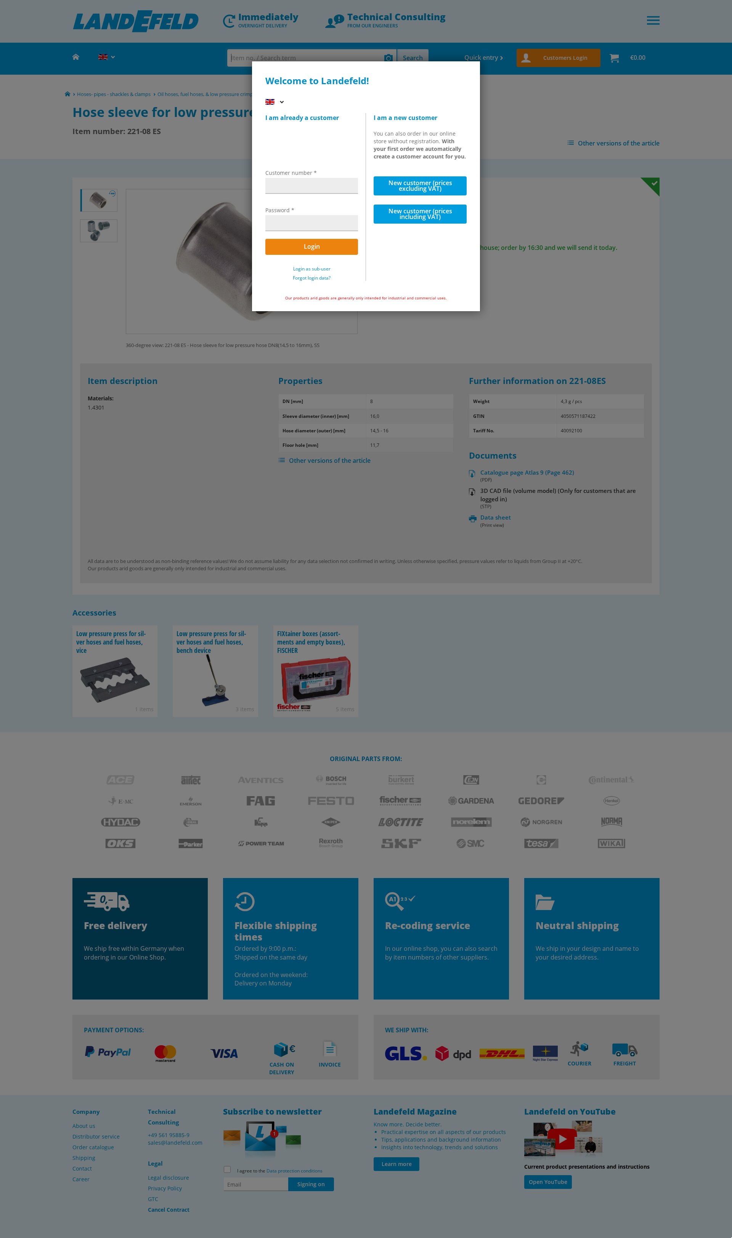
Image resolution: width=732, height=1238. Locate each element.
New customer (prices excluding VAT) (420, 186)
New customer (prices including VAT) (420, 214)
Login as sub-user (312, 269)
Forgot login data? (312, 278)
